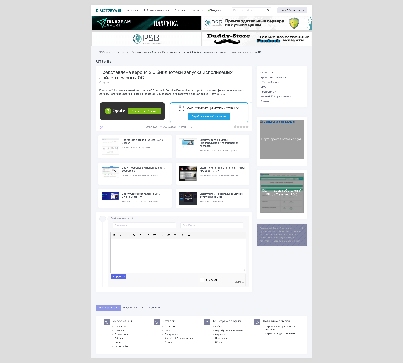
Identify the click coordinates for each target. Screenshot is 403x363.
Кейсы (218, 326)
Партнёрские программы (229, 330)
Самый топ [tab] (155, 307)
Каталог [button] (131, 10)
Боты (263, 86)
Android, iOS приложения (275, 96)
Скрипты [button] (265, 72)
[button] (114, 235)
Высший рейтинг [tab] (133, 307)
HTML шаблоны (269, 82)
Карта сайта (121, 346)
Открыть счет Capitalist (144, 110)
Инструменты (222, 338)
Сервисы (220, 334)
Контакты (197, 10)
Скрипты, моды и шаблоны (280, 333)
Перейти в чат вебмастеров (209, 116)
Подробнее (282, 139)
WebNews (151, 126)
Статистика (121, 334)
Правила (119, 330)
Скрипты (170, 326)
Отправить (118, 276)
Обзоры (219, 342)
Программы (171, 334)
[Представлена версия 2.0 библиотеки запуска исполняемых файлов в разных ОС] (101, 127)
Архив (106, 82)
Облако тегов (122, 338)
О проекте (120, 326)
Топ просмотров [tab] (108, 307)
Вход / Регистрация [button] (292, 10)
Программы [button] (267, 91)
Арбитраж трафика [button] (155, 10)
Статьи (169, 342)
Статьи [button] (179, 10)
